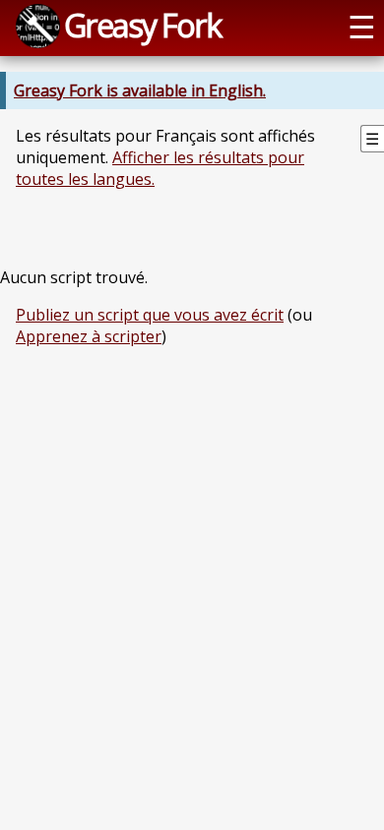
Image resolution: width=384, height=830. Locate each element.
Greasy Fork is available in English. (140, 90)
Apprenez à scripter (88, 336)
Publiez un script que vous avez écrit (150, 315)
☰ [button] (362, 25)
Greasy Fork (142, 24)
